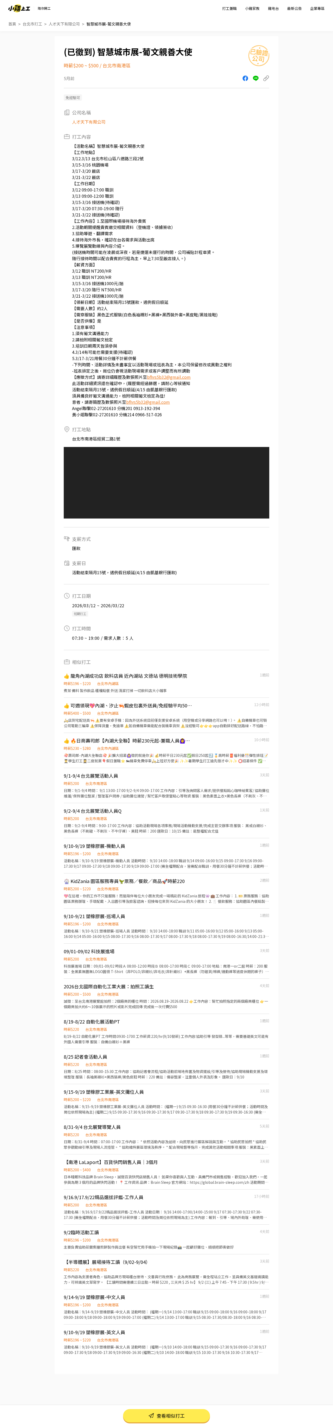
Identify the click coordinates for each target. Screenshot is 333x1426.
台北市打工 (32, 24)
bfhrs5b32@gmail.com (169, 377)
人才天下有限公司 (64, 24)
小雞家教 (252, 8)
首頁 (12, 24)
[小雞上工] (19, 8)
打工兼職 (229, 8)
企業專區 (317, 8)
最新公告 (294, 8)
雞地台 (273, 8)
